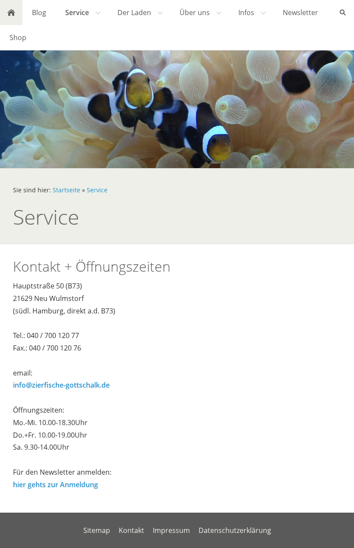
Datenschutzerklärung (235, 530)
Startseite (66, 190)
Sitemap (96, 530)
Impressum (171, 530)
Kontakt (131, 530)
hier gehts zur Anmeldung (55, 484)
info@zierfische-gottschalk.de (61, 385)
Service (97, 190)
